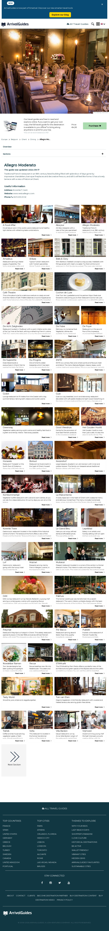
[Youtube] (67, 883)
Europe (4, 139)
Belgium (14, 139)
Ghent (24, 139)
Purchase (94, 126)
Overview (7, 147)
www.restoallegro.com (23, 193)
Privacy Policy (65, 900)
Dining (33, 139)
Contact (20, 895)
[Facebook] (41, 883)
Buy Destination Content (83, 895)
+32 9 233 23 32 (19, 197)
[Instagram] (49, 883)
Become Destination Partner (52, 895)
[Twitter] (58, 883)
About (10, 895)
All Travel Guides (78, 24)
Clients (31, 895)
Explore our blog (60, 14)
